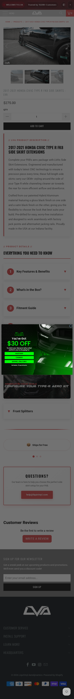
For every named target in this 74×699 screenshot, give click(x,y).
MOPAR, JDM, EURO (19, 362)
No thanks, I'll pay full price (19, 365)
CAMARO (19, 357)
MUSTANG (19, 353)
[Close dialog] (71, 326)
